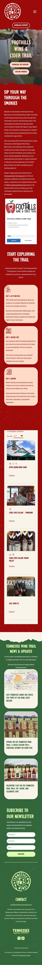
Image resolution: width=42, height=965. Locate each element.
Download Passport (21, 25)
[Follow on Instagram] (23, 938)
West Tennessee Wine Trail (16, 185)
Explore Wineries (21, 72)
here (24, 921)
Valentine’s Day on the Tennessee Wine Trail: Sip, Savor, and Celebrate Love (20, 789)
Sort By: (10, 436)
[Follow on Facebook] (19, 938)
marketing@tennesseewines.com (21, 905)
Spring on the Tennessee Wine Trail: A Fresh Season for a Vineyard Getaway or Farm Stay (19, 745)
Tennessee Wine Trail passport (14, 176)
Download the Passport (20, 65)
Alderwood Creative (25, 955)
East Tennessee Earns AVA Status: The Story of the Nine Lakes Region (19, 698)
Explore (12, 475)
